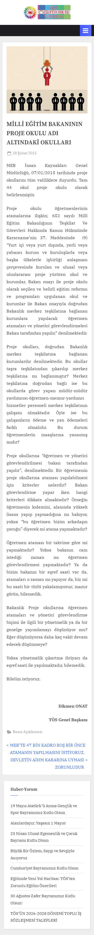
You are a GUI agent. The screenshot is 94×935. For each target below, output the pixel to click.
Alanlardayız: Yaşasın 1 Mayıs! (38, 822)
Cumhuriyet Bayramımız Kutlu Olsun (44, 868)
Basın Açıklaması (27, 731)
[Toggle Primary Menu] (85, 30)
